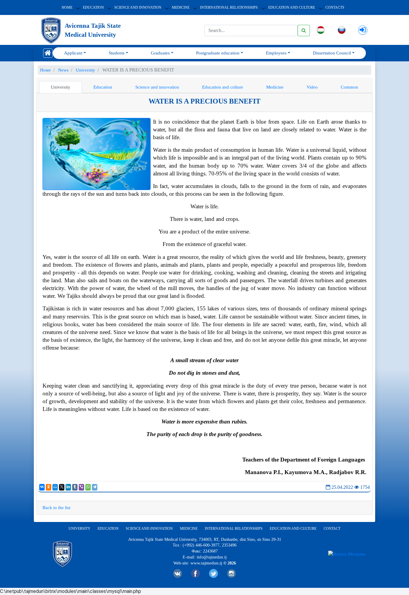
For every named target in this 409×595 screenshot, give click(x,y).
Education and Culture (291, 7)
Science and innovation (137, 7)
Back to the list (56, 507)
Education (93, 7)
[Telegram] (94, 487)
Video (312, 87)
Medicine (181, 7)
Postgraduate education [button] (218, 53)
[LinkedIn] (68, 487)
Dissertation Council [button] (332, 53)
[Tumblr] (75, 487)
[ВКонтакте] (42, 487)
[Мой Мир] (55, 487)
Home (67, 7)
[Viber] (81, 487)
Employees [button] (276, 53)
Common (349, 87)
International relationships (229, 7)
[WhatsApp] (88, 487)
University (60, 87)
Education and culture (222, 87)
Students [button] (117, 53)
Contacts (334, 7)
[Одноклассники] (48, 487)
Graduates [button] (160, 53)
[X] (61, 487)
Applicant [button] (73, 53)
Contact (332, 528)
